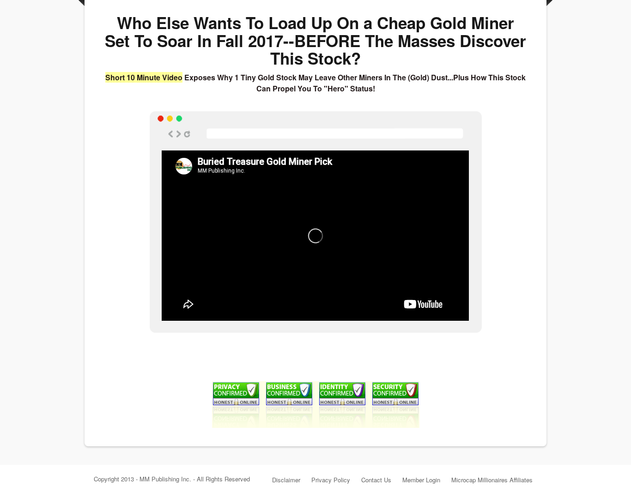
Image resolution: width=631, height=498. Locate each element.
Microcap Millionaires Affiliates (492, 479)
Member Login (421, 479)
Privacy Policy (330, 479)
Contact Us (376, 479)
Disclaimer (286, 479)
